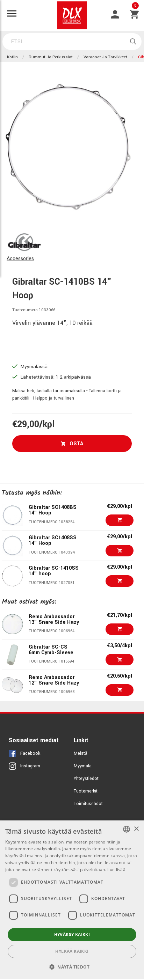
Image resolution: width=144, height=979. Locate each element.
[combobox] (126, 829)
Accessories (20, 258)
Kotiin (12, 57)
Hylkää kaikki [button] (71, 951)
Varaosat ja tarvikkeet (105, 57)
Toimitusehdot (88, 804)
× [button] (136, 829)
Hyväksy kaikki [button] (72, 934)
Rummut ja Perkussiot (51, 57)
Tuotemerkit (86, 791)
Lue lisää (116, 869)
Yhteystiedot (86, 778)
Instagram (30, 766)
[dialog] (72, 899)
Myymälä (83, 766)
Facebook (30, 753)
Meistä (80, 753)
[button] (72, 967)
